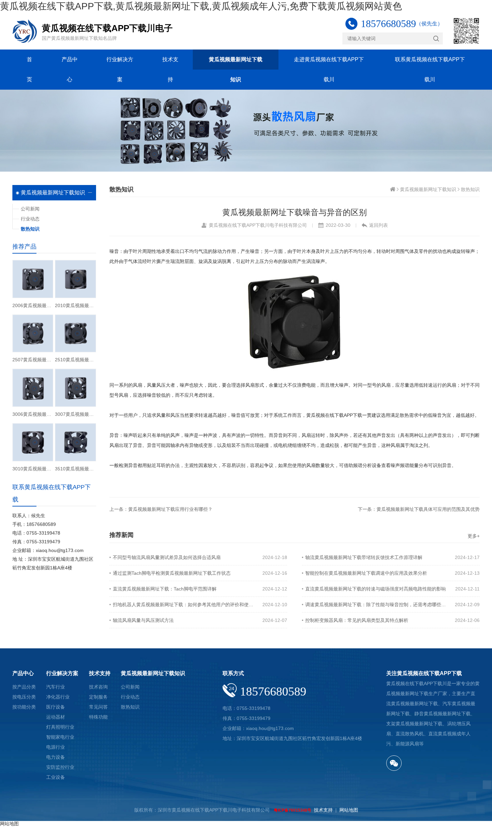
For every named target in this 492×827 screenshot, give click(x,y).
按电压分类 (24, 697)
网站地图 (348, 810)
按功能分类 (24, 707)
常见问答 (98, 707)
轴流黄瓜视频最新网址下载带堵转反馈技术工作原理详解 (363, 557)
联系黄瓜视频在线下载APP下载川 (430, 69)
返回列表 (378, 225)
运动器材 (55, 717)
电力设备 (55, 757)
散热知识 (470, 189)
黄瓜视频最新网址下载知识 (235, 69)
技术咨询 (98, 687)
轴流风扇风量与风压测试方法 (143, 620)
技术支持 (170, 69)
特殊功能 (98, 717)
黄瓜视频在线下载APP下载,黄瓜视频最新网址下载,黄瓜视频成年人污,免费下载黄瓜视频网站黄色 (201, 6)
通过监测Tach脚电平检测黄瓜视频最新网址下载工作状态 (172, 573)
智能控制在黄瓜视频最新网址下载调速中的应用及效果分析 (366, 573)
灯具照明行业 (60, 727)
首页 (29, 69)
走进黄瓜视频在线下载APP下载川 (329, 69)
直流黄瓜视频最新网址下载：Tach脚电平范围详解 (165, 588)
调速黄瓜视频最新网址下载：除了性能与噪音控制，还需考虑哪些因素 (375, 604)
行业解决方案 (119, 69)
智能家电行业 (60, 737)
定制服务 (98, 697)
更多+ (474, 536)
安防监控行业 (60, 767)
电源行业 (55, 747)
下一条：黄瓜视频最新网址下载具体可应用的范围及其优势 (419, 509)
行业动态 (30, 218)
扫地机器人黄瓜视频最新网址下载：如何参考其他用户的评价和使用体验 (183, 604)
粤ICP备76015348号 (292, 810)
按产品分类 (24, 687)
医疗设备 (55, 707)
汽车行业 (55, 687)
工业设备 (55, 777)
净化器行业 (58, 697)
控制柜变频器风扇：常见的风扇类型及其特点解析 (356, 620)
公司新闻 (30, 208)
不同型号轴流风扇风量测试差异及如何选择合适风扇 (167, 557)
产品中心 (70, 69)
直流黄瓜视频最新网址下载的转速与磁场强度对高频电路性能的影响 (375, 588)
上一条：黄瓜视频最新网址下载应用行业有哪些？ (161, 509)
